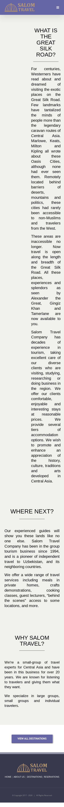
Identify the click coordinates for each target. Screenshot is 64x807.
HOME (8, 776)
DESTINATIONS (34, 776)
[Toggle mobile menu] (58, 7)
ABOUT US (19, 776)
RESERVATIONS (51, 776)
